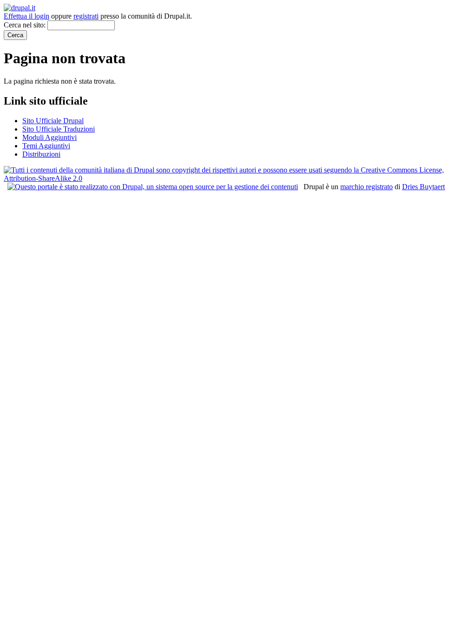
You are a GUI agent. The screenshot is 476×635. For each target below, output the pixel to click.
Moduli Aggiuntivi (49, 137)
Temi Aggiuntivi (46, 146)
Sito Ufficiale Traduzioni (58, 129)
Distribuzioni (41, 154)
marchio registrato (366, 187)
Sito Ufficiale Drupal (53, 121)
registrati (86, 16)
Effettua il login (26, 16)
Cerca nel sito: (25, 25)
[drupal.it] (19, 8)
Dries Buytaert (423, 187)
